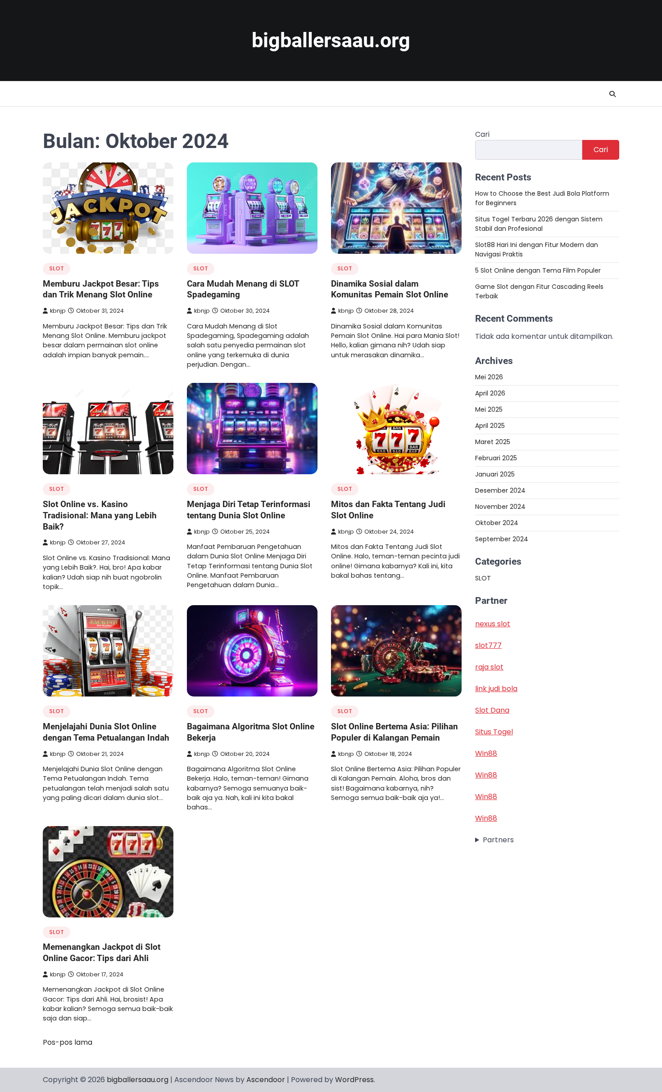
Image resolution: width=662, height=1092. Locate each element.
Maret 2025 (492, 441)
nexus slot (492, 624)
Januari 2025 (495, 474)
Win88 (486, 753)
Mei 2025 (489, 409)
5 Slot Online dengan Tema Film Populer (538, 270)
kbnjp (58, 311)
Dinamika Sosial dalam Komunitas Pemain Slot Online (389, 289)
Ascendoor (265, 1079)
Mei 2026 (489, 377)
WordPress (354, 1079)
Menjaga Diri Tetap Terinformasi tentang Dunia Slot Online (248, 510)
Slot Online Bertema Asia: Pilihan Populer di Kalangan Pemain (394, 732)
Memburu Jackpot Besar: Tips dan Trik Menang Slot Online (101, 289)
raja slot (489, 667)
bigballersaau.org (331, 40)
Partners (498, 840)
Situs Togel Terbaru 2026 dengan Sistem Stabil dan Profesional (539, 224)
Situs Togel (494, 732)
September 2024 (501, 539)
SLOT (56, 268)
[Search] (612, 94)
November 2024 (500, 506)
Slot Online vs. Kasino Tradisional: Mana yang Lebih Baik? (100, 515)
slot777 (488, 645)
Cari (482, 134)
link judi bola (496, 688)
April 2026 (490, 393)
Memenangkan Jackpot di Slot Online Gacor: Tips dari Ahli (101, 952)
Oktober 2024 (496, 522)
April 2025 (490, 425)
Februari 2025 (496, 458)
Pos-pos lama (67, 1042)
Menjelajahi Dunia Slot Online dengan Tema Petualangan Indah (106, 732)
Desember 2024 (500, 490)
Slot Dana (492, 710)
